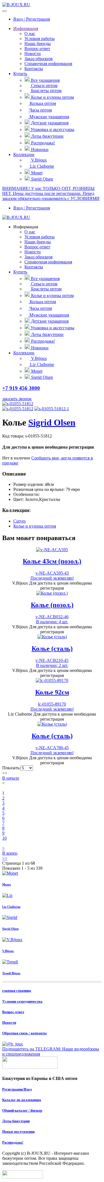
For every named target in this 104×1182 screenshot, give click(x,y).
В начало (10, 778)
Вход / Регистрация (31, 19)
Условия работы (39, 38)
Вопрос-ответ (37, 48)
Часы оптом (40, 110)
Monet (36, 172)
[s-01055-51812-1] (51, 408)
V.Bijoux (39, 160)
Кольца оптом (43, 103)
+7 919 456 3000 (21, 388)
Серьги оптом (44, 85)
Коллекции (23, 154)
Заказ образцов (38, 58)
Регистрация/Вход (17, 1089)
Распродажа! (43, 142)
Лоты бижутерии (47, 136)
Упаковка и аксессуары (52, 129)
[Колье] (17, 403)
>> (4, 858)
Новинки (40, 149)
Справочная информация (48, 63)
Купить (20, 73)
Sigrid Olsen (42, 179)
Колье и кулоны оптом (52, 97)
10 (4, 838)
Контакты (33, 68)
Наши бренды (37, 43)
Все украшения (45, 80)
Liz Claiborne (42, 166)
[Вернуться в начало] (16, 4)
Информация (25, 28)
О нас (29, 33)
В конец (9, 853)
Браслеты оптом (46, 90)
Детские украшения (50, 122)
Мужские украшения (49, 116)
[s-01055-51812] (17, 408)
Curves (19, 521)
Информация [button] (25, 226)
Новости (32, 53)
